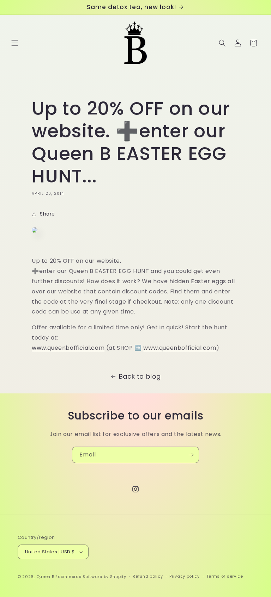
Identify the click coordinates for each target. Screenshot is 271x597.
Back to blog (140, 376)
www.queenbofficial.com (68, 348)
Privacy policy (184, 576)
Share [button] (47, 213)
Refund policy (148, 576)
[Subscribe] (191, 455)
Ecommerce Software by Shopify (90, 576)
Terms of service (224, 576)
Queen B (45, 576)
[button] (15, 43)
